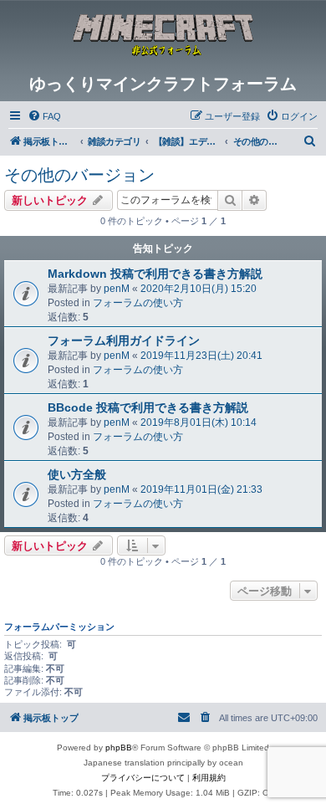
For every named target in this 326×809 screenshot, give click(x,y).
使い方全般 (77, 474)
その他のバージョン (79, 175)
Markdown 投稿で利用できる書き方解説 (155, 273)
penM (117, 288)
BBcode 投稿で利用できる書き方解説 (148, 407)
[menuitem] (44, 116)
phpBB (118, 747)
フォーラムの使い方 (138, 303)
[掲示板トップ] (163, 36)
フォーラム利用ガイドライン (124, 340)
